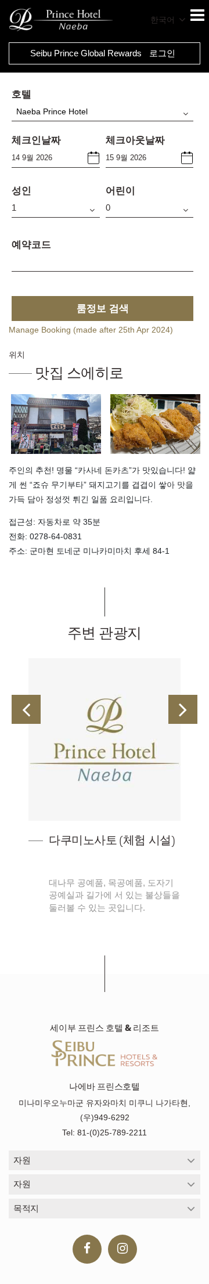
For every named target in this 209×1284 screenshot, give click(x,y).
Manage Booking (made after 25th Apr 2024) (91, 329)
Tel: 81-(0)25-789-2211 (104, 1132)
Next (182, 709)
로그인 (162, 53)
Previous (26, 709)
